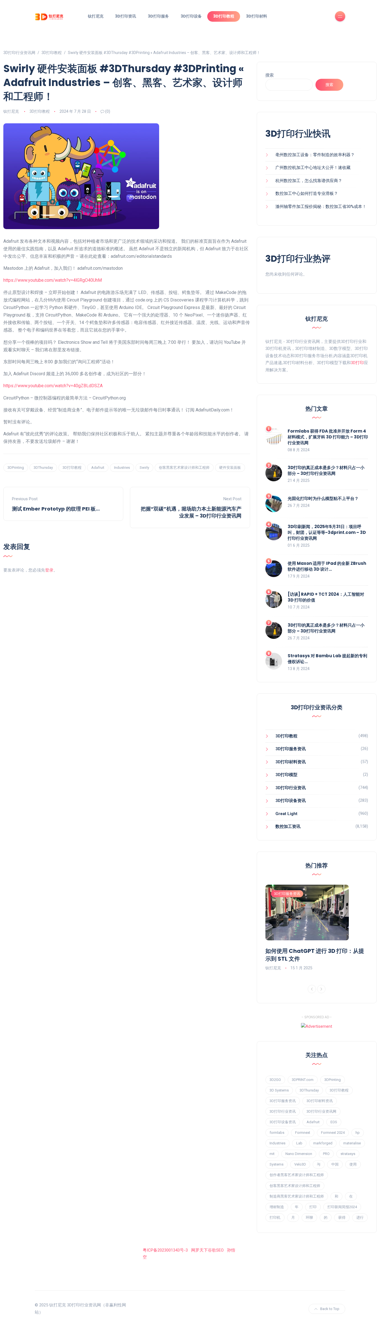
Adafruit (97, 467)
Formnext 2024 (333, 1132)
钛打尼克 (95, 16)
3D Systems (279, 1090)
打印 (313, 1207)
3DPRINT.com (303, 1080)
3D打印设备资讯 (290, 800)
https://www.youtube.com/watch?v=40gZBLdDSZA (53, 385)
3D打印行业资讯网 (321, 1111)
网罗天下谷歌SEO (207, 1250)
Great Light (286, 813)
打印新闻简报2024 (342, 1207)
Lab (299, 1143)
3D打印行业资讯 (290, 787)
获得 (342, 1217)
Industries (122, 467)
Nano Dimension (298, 1154)
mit (272, 1154)
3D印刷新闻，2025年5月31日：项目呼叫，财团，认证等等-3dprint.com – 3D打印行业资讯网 (327, 532)
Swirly (144, 467)
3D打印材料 (256, 16)
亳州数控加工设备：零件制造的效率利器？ (315, 154)
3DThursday (43, 467)
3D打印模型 (286, 774)
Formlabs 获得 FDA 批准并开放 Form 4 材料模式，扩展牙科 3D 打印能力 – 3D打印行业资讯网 (328, 437)
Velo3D (300, 1164)
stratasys (347, 1154)
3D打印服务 (158, 16)
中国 (335, 1164)
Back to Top (329, 1309)
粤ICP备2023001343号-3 (165, 1250)
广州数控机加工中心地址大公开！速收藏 (313, 167)
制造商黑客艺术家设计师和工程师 (297, 1196)
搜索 (269, 75)
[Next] (321, 989)
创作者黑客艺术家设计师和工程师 (297, 1175)
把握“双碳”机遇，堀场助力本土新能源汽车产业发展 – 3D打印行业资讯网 (191, 512)
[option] (316, 928)
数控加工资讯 (287, 826)
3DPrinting (16, 467)
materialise (352, 1143)
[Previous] (312, 989)
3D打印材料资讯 (290, 761)
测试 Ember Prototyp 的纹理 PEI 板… (56, 508)
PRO (326, 1154)
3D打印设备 (191, 16)
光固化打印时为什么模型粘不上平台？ (323, 498)
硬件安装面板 (230, 467)
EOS (333, 1122)
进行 (360, 1217)
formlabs (277, 1132)
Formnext (302, 1132)
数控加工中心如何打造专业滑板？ (306, 193)
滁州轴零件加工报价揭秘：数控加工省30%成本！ (320, 206)
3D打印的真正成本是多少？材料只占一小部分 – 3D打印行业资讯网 (326, 470)
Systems (276, 1164)
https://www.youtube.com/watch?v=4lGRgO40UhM (52, 280)
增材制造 (277, 1207)
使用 (353, 1164)
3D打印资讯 (125, 16)
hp (358, 1132)
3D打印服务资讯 (290, 748)
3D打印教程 (223, 16)
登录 (49, 570)
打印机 (275, 1217)
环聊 (309, 1217)
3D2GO (275, 1080)
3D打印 (357, 362)
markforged (322, 1143)
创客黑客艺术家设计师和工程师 (184, 467)
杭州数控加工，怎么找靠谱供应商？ (308, 180)
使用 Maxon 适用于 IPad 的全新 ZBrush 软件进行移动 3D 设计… (327, 566)
